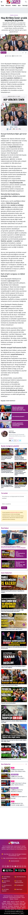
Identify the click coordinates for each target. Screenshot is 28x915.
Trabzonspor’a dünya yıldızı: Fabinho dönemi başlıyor (18, 784)
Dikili (3, 904)
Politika (14, 5)
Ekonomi (8, 5)
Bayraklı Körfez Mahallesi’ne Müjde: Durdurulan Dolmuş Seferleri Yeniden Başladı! (21, 458)
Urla (22, 909)
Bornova (13, 903)
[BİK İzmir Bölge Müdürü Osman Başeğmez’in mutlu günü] (7, 480)
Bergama (4, 903)
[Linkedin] (20, 440)
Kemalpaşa (16, 906)
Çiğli (25, 903)
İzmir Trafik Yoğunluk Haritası (19, 881)
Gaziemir (10, 904)
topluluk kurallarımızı (15, 512)
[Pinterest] (8, 866)
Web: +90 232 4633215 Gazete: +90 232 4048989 (15, 858)
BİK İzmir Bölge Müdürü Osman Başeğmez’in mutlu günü (7, 486)
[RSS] (25, 866)
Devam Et (11, 438)
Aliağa (8, 901)
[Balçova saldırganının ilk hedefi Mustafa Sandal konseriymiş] (21, 480)
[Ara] (26, 2)
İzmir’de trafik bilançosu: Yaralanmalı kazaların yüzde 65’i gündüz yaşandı (7, 471)
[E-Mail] (10, 440)
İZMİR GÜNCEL (14, 15)
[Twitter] (15, 440)
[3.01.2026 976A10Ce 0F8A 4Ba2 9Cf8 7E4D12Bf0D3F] (14, 113)
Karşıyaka (10, 906)
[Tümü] (26, 764)
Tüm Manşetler (19, 885)
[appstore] (8, 871)
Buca (17, 903)
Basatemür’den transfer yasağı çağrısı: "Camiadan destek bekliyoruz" (17, 804)
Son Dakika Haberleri (5, 890)
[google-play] (20, 871)
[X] (5, 866)
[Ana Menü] (1, 2)
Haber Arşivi (19, 889)
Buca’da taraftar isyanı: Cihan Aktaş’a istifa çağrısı (18, 770)
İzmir (2, 5)
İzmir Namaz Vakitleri (6, 881)
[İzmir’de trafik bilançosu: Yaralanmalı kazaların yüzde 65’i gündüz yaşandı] (7, 465)
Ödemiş (24, 907)
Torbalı (19, 909)
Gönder (4, 507)
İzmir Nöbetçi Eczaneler (6, 877)
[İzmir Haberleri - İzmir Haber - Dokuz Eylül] (13, 2)
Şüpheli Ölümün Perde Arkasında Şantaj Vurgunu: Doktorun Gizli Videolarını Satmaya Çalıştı (20, 472)
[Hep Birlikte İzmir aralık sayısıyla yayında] (14, 42)
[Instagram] (17, 440)
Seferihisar (7, 909)
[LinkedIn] (13, 866)
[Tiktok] (18, 866)
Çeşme (21, 903)
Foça (6, 904)
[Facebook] (12, 440)
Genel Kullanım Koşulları (15, 897)
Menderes (8, 907)
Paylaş (4, 52)
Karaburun (4, 906)
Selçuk (12, 909)
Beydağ (9, 903)
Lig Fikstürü (5, 897)
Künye (23, 897)
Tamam (21, 913)
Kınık (24, 906)
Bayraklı (22, 901)
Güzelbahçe (16, 904)
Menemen (13, 907)
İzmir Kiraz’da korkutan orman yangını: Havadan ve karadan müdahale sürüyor (6, 458)
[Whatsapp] (22, 866)
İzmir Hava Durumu (21, 876)
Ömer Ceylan (9, 55)
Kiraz (21, 906)
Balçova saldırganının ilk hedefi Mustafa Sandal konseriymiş (20, 486)
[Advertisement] (14, 823)
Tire (15, 909)
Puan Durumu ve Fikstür (6, 886)
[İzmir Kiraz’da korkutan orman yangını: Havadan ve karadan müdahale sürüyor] (7, 451)
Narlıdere (19, 907)
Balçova (13, 901)
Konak (3, 907)
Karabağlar (22, 904)
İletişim (11, 899)
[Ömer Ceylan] (4, 433)
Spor (19, 5)
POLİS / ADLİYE (14, 794)
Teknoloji (24, 5)
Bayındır (17, 901)
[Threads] (20, 866)
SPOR (12, 767)
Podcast (16, 899)
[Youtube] (15, 866)
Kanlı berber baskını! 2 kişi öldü (19, 797)
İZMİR (4, 901)
